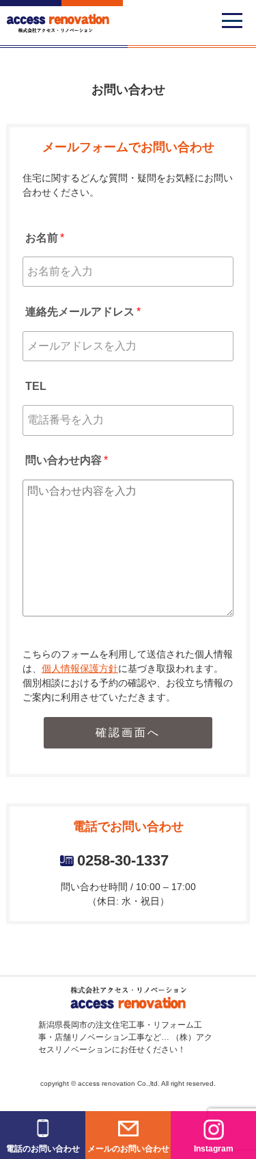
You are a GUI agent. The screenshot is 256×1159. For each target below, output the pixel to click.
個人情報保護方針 (80, 668)
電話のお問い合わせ (43, 1149)
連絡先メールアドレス (83, 311)
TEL (35, 386)
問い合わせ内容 (66, 460)
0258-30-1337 (123, 860)
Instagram (213, 1149)
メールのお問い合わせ (128, 1149)
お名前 (44, 238)
